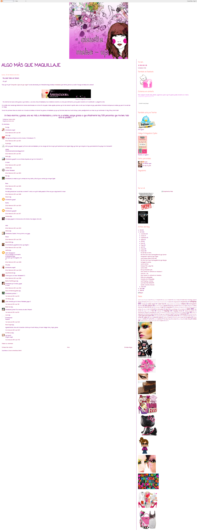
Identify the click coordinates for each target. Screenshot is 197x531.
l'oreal (152, 309)
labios (166, 309)
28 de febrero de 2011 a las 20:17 (13, 214)
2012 (141, 230)
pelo (172, 314)
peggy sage (162, 314)
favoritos (166, 305)
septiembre (144, 238)
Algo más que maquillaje (31, 65)
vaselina (142, 320)
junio (142, 243)
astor (143, 300)
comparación (176, 302)
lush (149, 311)
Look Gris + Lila (144, 273)
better (175, 300)
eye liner (157, 305)
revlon (169, 317)
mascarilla (140, 312)
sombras (145, 319)
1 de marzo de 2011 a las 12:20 (12, 322)
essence (150, 306)
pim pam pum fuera (145, 316)
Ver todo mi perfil (147, 166)
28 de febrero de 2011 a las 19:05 (13, 186)
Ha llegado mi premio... (146, 262)
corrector (144, 304)
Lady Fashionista (9, 273)
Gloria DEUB (8, 242)
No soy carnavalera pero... (147, 270)
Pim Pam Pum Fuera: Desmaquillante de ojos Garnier (153, 255)
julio (142, 241)
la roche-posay (159, 309)
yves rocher (157, 320)
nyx (188, 312)
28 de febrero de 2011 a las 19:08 (13, 194)
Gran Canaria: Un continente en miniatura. (151, 275)
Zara (166, 320)
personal (9, 121)
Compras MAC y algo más (147, 266)
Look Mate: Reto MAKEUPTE (147, 283)
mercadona (152, 312)
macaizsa (7, 216)
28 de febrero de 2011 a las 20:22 (13, 228)
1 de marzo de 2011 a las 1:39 (12, 304)
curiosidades (177, 304)
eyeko (161, 305)
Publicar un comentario (7, 343)
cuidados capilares (169, 304)
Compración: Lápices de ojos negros (19, 85)
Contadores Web (142, 68)
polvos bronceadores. (158, 315)
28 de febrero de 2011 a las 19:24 (13, 205)
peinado (167, 314)
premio (169, 316)
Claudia (145, 162)
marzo (142, 249)
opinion (193, 312)
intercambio (176, 307)
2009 (141, 290)
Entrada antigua (128, 347)
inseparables (169, 307)
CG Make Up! (8, 333)
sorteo (150, 319)
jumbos (139, 309)
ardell (139, 300)
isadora (181, 307)
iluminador (157, 307)
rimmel (174, 317)
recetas (140, 317)
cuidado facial (161, 304)
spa (155, 319)
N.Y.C (176, 312)
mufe (168, 312)
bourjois (140, 302)
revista (160, 317)
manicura (159, 311)
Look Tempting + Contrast (147, 281)
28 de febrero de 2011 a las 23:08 (13, 278)
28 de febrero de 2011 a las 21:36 (13, 239)
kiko (148, 309)
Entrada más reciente (7, 347)
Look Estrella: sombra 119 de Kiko (149, 258)
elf (143, 306)
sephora (189, 317)
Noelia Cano (8, 307)
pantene (157, 314)
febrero (143, 251)
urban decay (188, 319)
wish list (147, 320)
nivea (184, 312)
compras (193, 301)
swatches (159, 319)
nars (180, 312)
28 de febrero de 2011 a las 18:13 (13, 141)
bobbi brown (184, 300)
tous (182, 319)
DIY (140, 305)
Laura (6, 315)
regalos (145, 317)
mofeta (158, 312)
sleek (140, 319)
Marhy (6, 156)
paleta (152, 314)
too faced (174, 319)
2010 (141, 289)
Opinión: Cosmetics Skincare (147, 285)
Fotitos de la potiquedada (146, 277)
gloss (186, 305)
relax (151, 317)
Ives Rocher (186, 307)
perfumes (177, 314)
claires (158, 302)
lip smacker (182, 309)
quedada (193, 315)
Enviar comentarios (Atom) (15, 350)
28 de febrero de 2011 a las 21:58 (13, 247)
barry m (154, 300)
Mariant (7, 197)
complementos (184, 302)
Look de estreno (144, 264)
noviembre (143, 234)
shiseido (194, 317)
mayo (142, 245)
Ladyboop (7, 168)
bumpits (150, 302)
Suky (6, 265)
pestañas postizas (192, 314)
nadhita (7, 250)
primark (175, 316)
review (154, 317)
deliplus (183, 304)
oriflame (147, 314)
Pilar (6, 176)
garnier (177, 305)
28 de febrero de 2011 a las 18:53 (13, 173)
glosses (190, 305)
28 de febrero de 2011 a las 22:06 (13, 262)
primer (181, 315)
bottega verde (192, 300)
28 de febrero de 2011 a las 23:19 (13, 288)
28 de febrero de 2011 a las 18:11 (13, 133)
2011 (141, 232)
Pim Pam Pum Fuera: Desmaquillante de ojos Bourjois (154, 260)
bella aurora (164, 300)
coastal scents (164, 302)
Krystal (7, 143)
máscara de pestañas (190, 311)
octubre (143, 236)
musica (172, 312)
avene (146, 300)
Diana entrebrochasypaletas (12, 291)
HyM (152, 307)
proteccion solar (187, 316)
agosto (142, 239)
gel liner (182, 305)
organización (140, 314)
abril (142, 247)
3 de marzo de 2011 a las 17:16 (12, 340)
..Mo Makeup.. (8, 299)
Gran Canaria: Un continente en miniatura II (151, 272)
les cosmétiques (174, 309)
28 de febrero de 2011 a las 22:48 (13, 270)
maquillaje (166, 311)
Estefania (7, 208)
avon (150, 300)
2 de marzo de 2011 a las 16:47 (12, 330)
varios (12, 121)
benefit (170, 300)
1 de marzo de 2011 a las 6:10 (12, 312)
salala (178, 317)
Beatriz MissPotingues (10, 281)
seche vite (183, 317)
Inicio (68, 347)
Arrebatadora (58, 85)
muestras (163, 312)
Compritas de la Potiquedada (147, 279)
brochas (145, 302)
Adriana (7, 231)
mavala (146, 312)
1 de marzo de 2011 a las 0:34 (12, 296)
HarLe (6, 135)
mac (152, 311)
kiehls (144, 309)
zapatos (162, 320)
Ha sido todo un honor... (146, 253)
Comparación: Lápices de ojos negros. (149, 256)
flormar (172, 305)
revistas (165, 317)
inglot (162, 307)
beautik (159, 300)
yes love (151, 320)
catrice (155, 302)
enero (142, 287)
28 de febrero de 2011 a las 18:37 (13, 165)
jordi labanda (192, 307)
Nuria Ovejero (8, 325)
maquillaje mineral (177, 311)
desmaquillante (192, 304)
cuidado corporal (151, 304)
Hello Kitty (147, 307)
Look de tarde (144, 268)
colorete (170, 302)
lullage (145, 311)
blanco (178, 300)
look (188, 309)
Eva (6, 127)
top (178, 319)
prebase (164, 315)
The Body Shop (167, 319)
